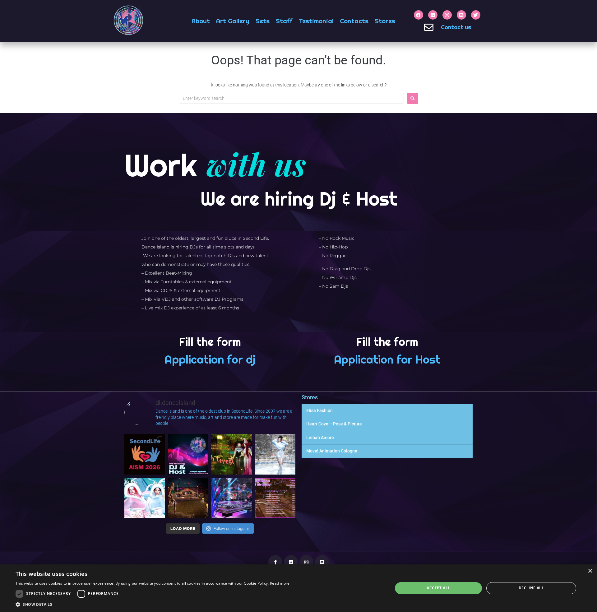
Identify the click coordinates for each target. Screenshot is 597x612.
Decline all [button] (531, 588)
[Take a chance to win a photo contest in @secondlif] (275, 454)
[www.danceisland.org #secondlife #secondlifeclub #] (188, 454)
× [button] (590, 571)
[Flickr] (432, 15)
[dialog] (298, 588)
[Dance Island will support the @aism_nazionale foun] (144, 454)
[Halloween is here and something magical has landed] (231, 454)
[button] (153, 604)
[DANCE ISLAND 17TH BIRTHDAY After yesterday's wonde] (275, 498)
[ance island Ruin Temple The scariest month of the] (188, 498)
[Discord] (461, 15)
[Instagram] (447, 15)
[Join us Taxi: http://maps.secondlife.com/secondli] (231, 498)
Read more (280, 583)
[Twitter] (475, 15)
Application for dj (209, 359)
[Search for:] (291, 98)
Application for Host (387, 359)
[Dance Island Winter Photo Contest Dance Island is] (144, 498)
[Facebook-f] (275, 562)
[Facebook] (418, 15)
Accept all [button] (438, 588)
